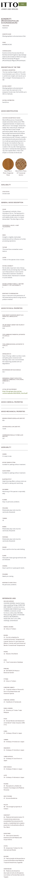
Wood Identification (9, 111)
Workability (6, 447)
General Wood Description (12, 202)
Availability (6, 184)
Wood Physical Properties (11, 308)
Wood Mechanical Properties (13, 411)
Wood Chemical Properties (12, 402)
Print (22, 4)
